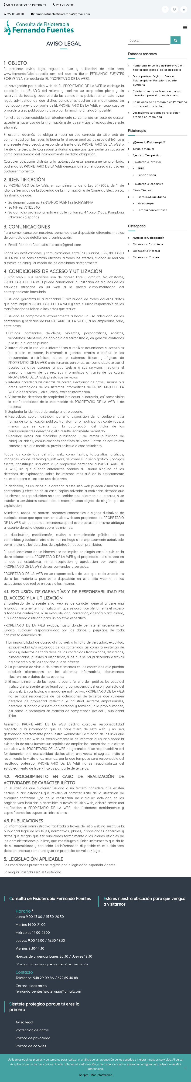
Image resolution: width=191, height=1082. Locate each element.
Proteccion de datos (32, 1030)
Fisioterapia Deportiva (148, 184)
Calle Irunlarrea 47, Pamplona (25, 4)
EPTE (140, 168)
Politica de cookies (31, 1046)
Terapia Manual (143, 149)
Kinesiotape (145, 203)
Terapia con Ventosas (152, 210)
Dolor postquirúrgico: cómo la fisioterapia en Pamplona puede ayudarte (155, 80)
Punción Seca (146, 175)
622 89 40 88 (15, 14)
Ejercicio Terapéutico (147, 155)
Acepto (83, 1075)
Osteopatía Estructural (148, 244)
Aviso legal (24, 1022)
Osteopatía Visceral (146, 250)
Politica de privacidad (33, 1038)
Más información (101, 1075)
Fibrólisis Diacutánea (151, 197)
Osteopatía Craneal (146, 257)
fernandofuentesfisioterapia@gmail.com (62, 14)
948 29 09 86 (64, 4)
